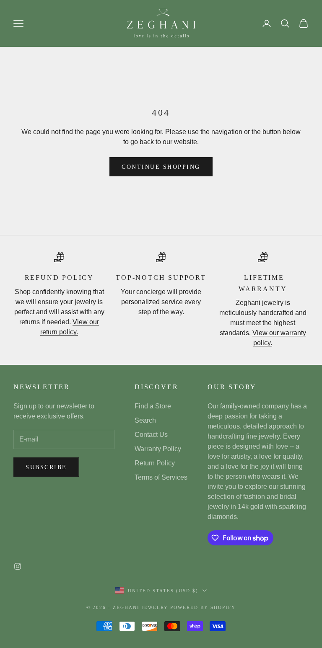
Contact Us (151, 434)
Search (145, 420)
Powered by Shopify (203, 607)
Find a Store (153, 406)
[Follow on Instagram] (17, 566)
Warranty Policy (158, 448)
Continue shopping (161, 167)
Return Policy (155, 463)
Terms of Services (161, 477)
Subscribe (46, 467)
